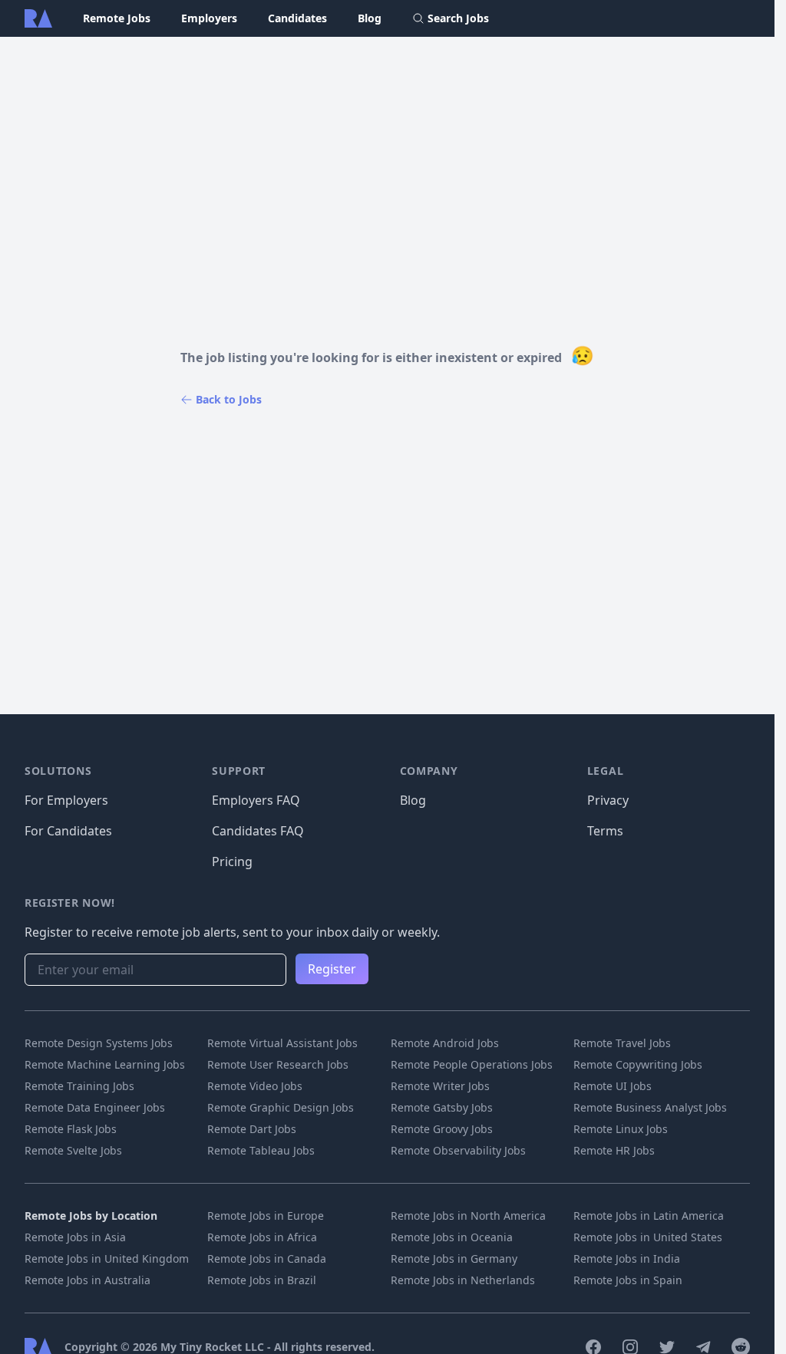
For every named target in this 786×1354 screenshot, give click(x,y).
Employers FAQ (256, 800)
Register (332, 968)
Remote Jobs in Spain (627, 1280)
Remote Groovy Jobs (442, 1129)
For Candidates (68, 830)
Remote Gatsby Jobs (442, 1107)
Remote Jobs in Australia (87, 1280)
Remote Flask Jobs (71, 1129)
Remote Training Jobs (79, 1086)
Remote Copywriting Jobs (637, 1064)
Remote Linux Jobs (620, 1129)
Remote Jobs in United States (647, 1237)
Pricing (232, 861)
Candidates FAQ (258, 830)
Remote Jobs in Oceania (452, 1237)
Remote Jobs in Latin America (648, 1215)
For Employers (66, 800)
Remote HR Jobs (614, 1150)
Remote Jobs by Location (91, 1215)
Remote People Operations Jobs (472, 1064)
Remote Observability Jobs (458, 1150)
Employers (209, 18)
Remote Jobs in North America (468, 1215)
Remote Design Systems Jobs (99, 1043)
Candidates (297, 18)
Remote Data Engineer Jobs (95, 1107)
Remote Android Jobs (445, 1043)
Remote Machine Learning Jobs (105, 1064)
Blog (369, 18)
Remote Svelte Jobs (73, 1150)
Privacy (608, 800)
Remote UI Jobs (612, 1086)
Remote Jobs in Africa (262, 1237)
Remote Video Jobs (254, 1086)
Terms (605, 830)
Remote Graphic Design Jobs (280, 1107)
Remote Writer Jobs (440, 1086)
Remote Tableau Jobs (261, 1150)
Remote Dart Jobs (251, 1129)
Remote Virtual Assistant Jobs (282, 1043)
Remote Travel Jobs (622, 1043)
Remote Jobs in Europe (265, 1215)
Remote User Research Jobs (277, 1064)
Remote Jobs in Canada (266, 1258)
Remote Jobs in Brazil (261, 1280)
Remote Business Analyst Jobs (650, 1107)
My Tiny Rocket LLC (213, 1346)
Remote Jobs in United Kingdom (107, 1258)
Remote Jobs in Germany (454, 1258)
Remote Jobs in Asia (75, 1237)
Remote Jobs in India (626, 1258)
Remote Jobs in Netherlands (463, 1280)
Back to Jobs (229, 399)
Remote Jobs (116, 18)
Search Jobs (458, 18)
